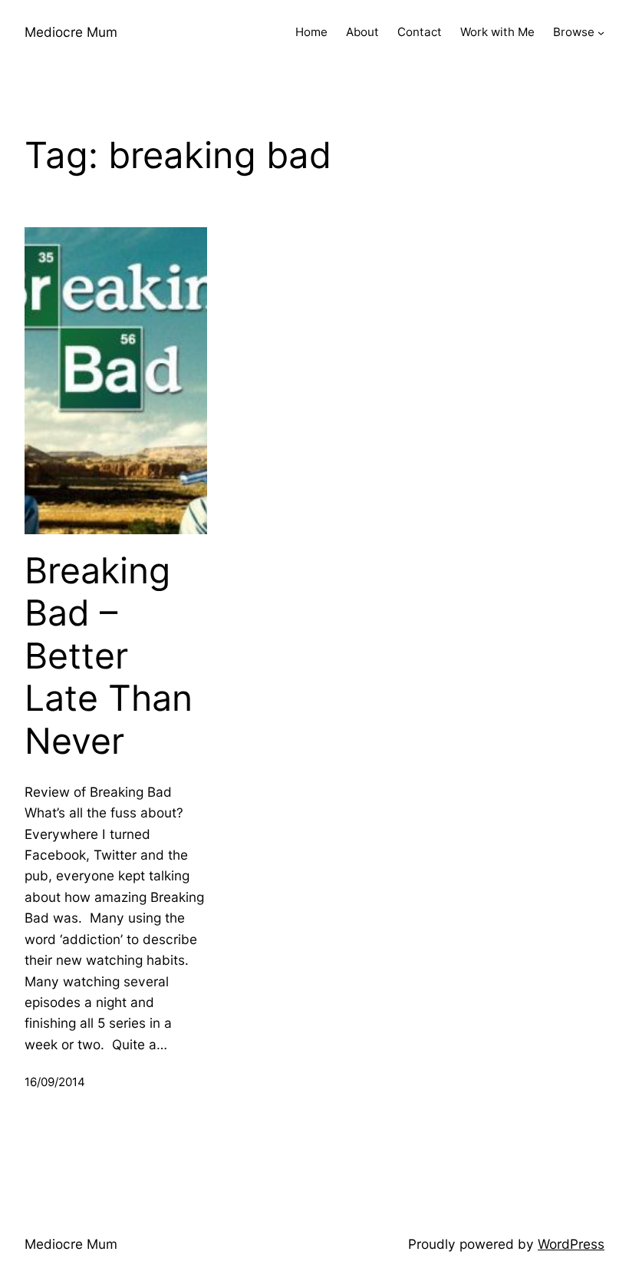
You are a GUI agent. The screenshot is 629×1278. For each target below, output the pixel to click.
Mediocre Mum (71, 32)
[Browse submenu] (601, 32)
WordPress (571, 1244)
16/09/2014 (55, 1082)
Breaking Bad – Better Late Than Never (109, 656)
